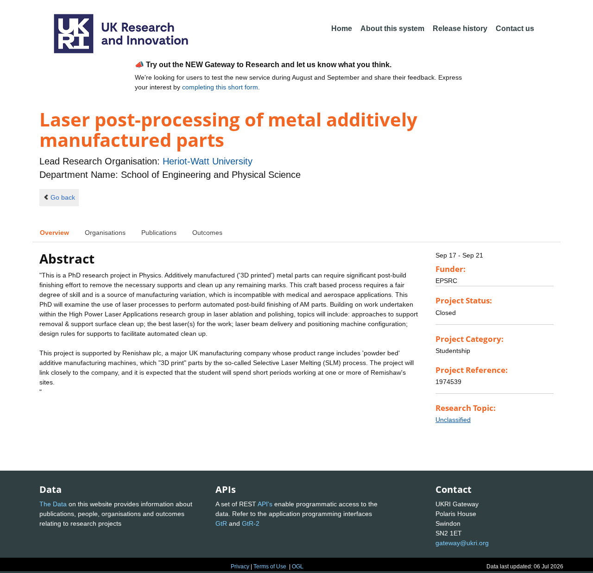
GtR (221, 523)
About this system (392, 28)
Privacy (240, 566)
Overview (54, 232)
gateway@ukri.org (462, 543)
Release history (460, 28)
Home (341, 28)
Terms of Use (269, 566)
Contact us (515, 28)
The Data (53, 504)
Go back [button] (62, 197)
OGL (297, 566)
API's (265, 504)
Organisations (105, 232)
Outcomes (207, 232)
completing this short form (220, 87)
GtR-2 (250, 523)
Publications (159, 232)
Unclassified (453, 419)
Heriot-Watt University (207, 161)
